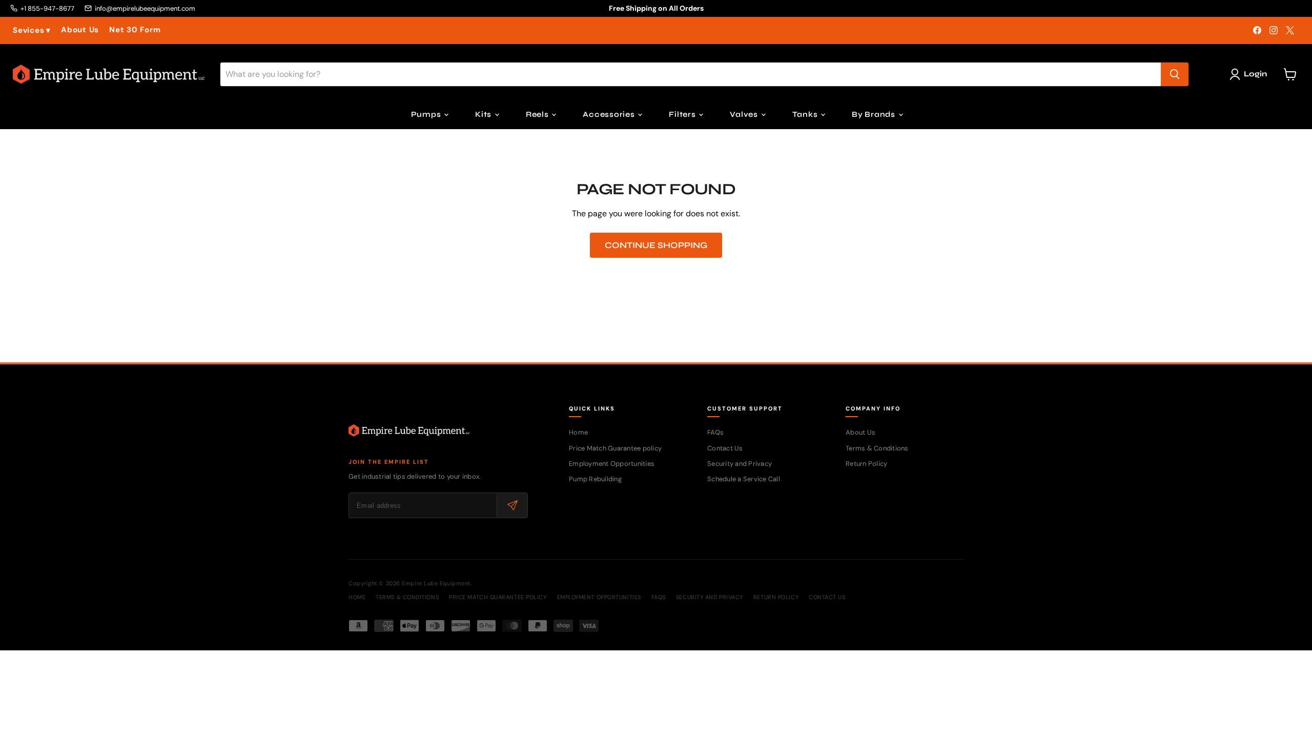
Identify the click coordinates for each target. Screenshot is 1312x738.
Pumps (427, 114)
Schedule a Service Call (743, 479)
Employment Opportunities (611, 463)
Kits (484, 114)
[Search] (1174, 74)
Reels (538, 114)
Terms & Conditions (877, 448)
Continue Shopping (656, 245)
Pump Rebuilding (595, 479)
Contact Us (725, 448)
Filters (683, 114)
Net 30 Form (134, 30)
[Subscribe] (512, 505)
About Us (80, 30)
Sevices (32, 30)
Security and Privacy (739, 463)
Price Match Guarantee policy (615, 448)
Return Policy (866, 463)
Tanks (806, 114)
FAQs (715, 432)
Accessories (610, 114)
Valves (745, 114)
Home (578, 432)
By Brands (874, 114)
